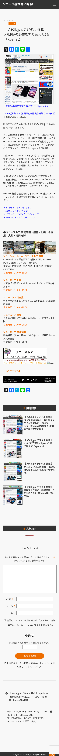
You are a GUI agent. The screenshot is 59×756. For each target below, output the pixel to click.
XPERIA (12, 23)
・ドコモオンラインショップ (17, 207)
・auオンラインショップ (15, 210)
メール (11, 606)
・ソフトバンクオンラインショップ (21, 214)
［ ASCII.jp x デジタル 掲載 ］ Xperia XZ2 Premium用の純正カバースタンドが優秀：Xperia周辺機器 (29, 697)
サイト (9, 613)
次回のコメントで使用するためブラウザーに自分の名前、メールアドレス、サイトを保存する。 (31, 622)
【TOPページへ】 (12, 370)
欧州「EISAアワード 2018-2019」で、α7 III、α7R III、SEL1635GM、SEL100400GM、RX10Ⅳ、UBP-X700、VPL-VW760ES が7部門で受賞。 (27, 716)
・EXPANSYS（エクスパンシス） (19, 217)
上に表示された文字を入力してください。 (29, 642)
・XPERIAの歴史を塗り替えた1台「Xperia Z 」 (26, 106)
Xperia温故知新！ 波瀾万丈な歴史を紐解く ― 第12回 (29, 113)
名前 (9, 599)
